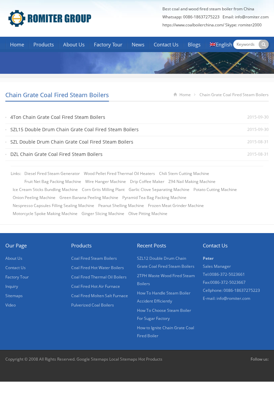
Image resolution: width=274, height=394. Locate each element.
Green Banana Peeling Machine (88, 197)
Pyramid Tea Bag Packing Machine (154, 197)
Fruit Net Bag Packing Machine (52, 181)
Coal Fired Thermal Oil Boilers (99, 277)
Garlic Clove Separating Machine (159, 189)
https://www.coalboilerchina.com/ (193, 25)
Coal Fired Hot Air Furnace (95, 286)
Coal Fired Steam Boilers (94, 258)
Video (10, 305)
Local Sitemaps (123, 359)
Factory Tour (108, 44)
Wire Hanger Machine (105, 181)
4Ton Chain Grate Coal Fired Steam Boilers (57, 117)
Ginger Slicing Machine (103, 213)
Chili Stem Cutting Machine (184, 173)
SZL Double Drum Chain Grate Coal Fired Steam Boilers (71, 142)
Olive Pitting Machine (147, 213)
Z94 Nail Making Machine (192, 181)
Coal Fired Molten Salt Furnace (99, 296)
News (138, 44)
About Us (74, 44)
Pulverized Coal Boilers (92, 305)
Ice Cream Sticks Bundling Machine (45, 189)
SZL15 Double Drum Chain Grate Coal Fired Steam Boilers (74, 129)
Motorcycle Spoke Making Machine (45, 213)
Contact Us (166, 44)
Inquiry (11, 286)
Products (43, 44)
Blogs (194, 44)
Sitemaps (14, 296)
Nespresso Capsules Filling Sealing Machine (53, 205)
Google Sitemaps (92, 359)
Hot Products (150, 359)
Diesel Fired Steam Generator (52, 173)
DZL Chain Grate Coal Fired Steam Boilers (56, 154)
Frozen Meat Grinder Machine (176, 205)
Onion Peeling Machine (34, 197)
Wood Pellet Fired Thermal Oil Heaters (119, 173)
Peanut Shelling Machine (121, 205)
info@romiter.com (252, 17)
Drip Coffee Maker (147, 181)
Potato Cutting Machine (215, 189)
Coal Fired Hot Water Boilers (97, 267)
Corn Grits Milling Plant (103, 189)
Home (17, 44)
